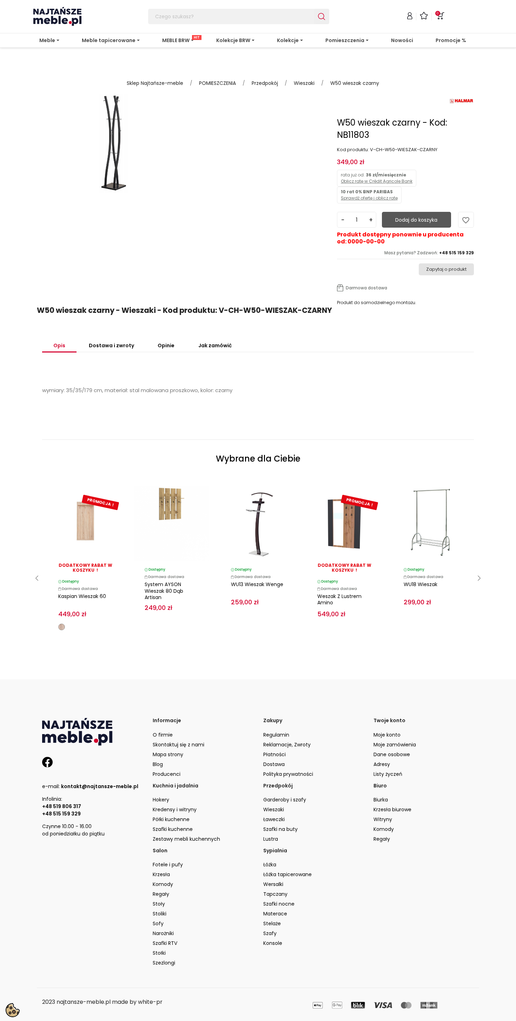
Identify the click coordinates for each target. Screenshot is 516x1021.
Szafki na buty (280, 829)
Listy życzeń (387, 774)
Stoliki (159, 913)
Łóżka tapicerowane (287, 874)
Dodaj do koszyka (416, 219)
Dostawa (274, 764)
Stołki (159, 952)
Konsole (272, 943)
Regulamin (276, 734)
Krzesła (161, 874)
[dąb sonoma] (61, 627)
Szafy (270, 933)
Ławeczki (274, 819)
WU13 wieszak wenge (257, 584)
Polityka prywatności (288, 774)
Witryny (382, 819)
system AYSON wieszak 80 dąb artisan (164, 591)
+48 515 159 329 (61, 813)
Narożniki (163, 933)
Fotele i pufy (168, 864)
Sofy (158, 923)
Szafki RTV (165, 943)
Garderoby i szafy (284, 799)
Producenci (166, 774)
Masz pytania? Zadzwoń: (429, 253)
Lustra (270, 838)
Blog (158, 764)
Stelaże (272, 923)
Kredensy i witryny (175, 809)
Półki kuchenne (171, 819)
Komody (383, 829)
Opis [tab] (59, 345)
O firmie (163, 734)
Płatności (274, 754)
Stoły (159, 903)
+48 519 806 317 (61, 806)
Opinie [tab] (166, 345)
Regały (381, 838)
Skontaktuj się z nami (178, 744)
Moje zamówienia (394, 744)
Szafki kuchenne (173, 829)
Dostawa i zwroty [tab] (111, 345)
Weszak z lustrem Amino (339, 599)
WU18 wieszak (420, 584)
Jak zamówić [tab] (215, 345)
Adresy (381, 764)
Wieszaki (273, 809)
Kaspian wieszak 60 (82, 596)
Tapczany (275, 894)
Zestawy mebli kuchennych (186, 838)
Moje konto (387, 734)
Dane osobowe (391, 754)
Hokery (161, 799)
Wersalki (273, 884)
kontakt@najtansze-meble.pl (99, 786)
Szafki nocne (279, 903)
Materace (275, 913)
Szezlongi (164, 962)
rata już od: (376, 178)
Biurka (380, 799)
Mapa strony (168, 754)
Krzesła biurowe (392, 809)
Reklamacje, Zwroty (287, 744)
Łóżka (269, 864)
